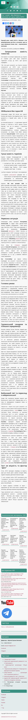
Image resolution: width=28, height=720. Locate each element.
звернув (18, 238)
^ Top (2, 708)
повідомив (11, 431)
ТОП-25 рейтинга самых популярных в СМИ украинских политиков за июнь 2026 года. (12, 594)
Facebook (3, 648)
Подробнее (5, 529)
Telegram (3, 651)
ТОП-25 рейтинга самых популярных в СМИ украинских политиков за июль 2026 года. (12, 574)
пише (16, 410)
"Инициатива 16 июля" (10, 659)
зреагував (11, 231)
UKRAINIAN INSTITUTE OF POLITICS (8, 716)
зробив (7, 462)
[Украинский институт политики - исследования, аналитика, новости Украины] (10, 2)
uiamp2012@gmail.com (10, 645)
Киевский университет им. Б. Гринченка (14, 676)
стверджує (17, 245)
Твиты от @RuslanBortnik (7, 627)
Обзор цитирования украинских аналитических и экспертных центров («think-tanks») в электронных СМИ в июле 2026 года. (14, 584)
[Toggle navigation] (3, 2)
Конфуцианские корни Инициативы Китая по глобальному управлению (12, 589)
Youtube (3, 702)
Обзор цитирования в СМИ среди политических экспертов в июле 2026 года (13, 579)
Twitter (3, 700)
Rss (2, 705)
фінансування (12, 174)
